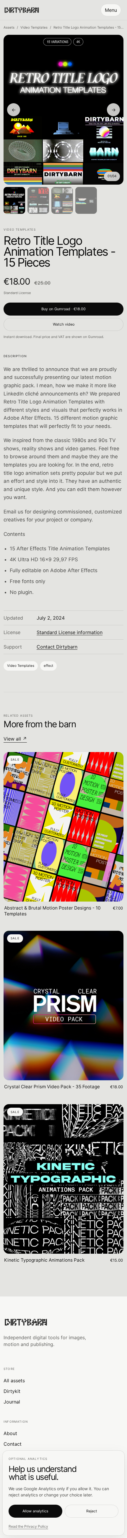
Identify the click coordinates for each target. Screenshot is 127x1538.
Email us (13, 512)
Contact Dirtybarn (57, 647)
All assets (14, 1380)
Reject (91, 1511)
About (10, 1433)
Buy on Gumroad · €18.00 (63, 309)
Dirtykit (12, 1391)
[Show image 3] (62, 200)
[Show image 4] (86, 200)
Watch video (63, 324)
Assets (9, 27)
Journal (12, 1402)
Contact (13, 1444)
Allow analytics (35, 1511)
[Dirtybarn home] (22, 10)
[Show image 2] (38, 200)
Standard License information (69, 632)
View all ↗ (15, 739)
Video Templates (34, 27)
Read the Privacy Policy (28, 1526)
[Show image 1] (14, 200)
